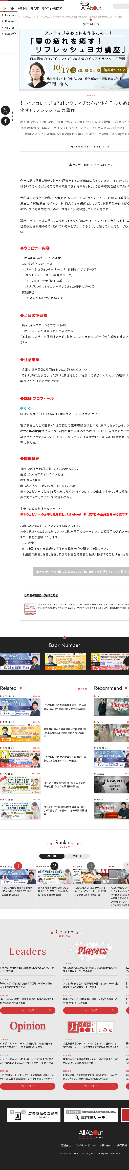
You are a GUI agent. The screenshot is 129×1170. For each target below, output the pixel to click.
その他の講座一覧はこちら (41, 595)
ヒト (4, 8)
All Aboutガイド (82, 146)
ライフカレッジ (90, 24)
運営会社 (66, 1145)
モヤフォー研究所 (52, 8)
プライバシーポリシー (85, 1145)
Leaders (10, 15)
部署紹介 (10, 34)
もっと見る (28, 1010)
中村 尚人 (27, 408)
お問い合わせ (107, 1145)
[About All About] (90, 5)
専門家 (35, 8)
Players (10, 21)
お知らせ (22, 8)
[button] (126, 661)
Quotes (9, 27)
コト (11, 8)
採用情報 (122, 1145)
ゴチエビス (79, 866)
